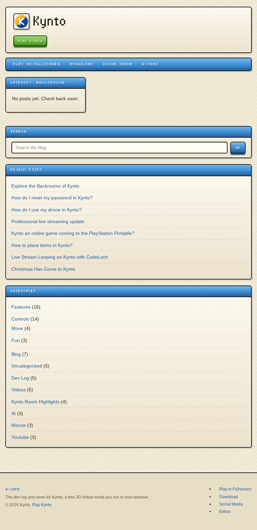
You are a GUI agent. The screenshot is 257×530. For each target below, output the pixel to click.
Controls (20, 319)
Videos (18, 389)
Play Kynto (30, 41)
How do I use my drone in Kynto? (46, 209)
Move (17, 328)
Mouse (18, 425)
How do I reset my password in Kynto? (52, 197)
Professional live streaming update (47, 221)
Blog (16, 354)
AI (13, 413)
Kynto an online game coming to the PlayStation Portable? (73, 233)
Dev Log (20, 378)
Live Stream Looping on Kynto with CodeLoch (59, 257)
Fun (15, 340)
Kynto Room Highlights (35, 401)
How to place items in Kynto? (42, 245)
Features (20, 307)
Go (238, 147)
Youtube (20, 437)
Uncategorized (26, 366)
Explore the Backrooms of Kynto (45, 186)
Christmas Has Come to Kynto (43, 269)
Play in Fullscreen (36, 64)
